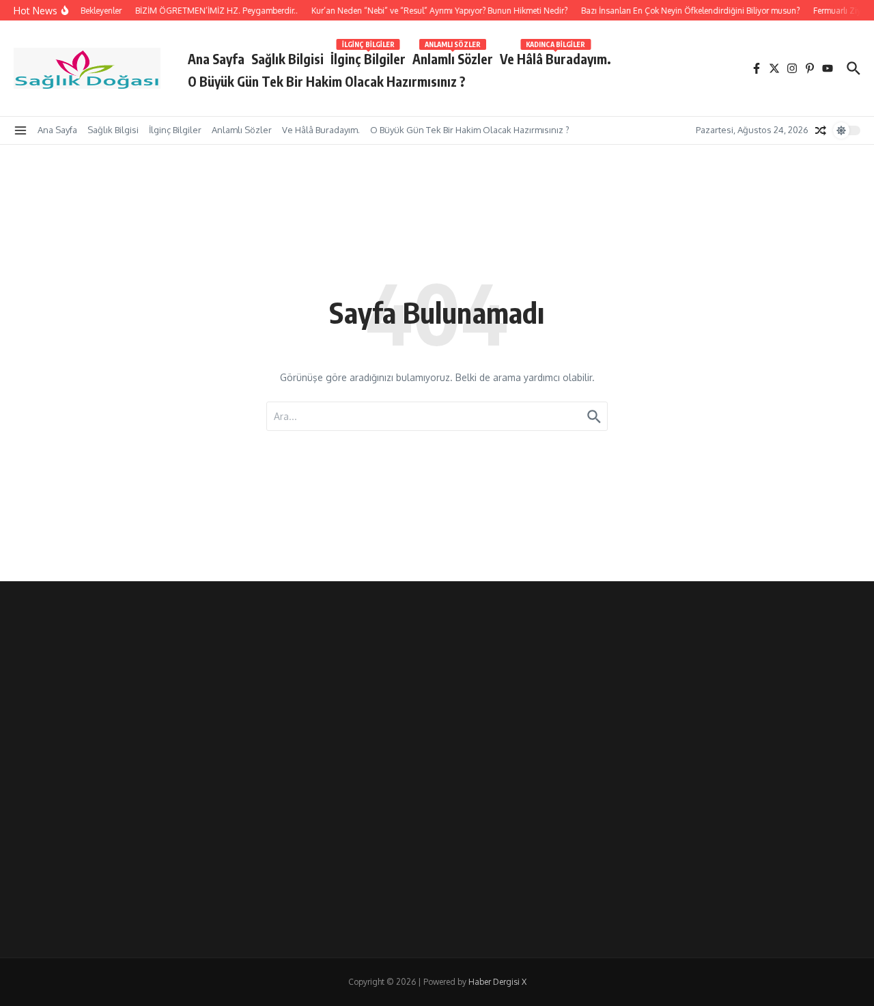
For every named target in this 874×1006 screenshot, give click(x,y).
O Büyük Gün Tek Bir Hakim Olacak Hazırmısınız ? (327, 81)
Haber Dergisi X (497, 982)
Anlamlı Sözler (452, 56)
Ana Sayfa (216, 59)
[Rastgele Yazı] (820, 130)
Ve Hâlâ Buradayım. (555, 56)
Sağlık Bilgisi (287, 59)
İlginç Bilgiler (368, 56)
